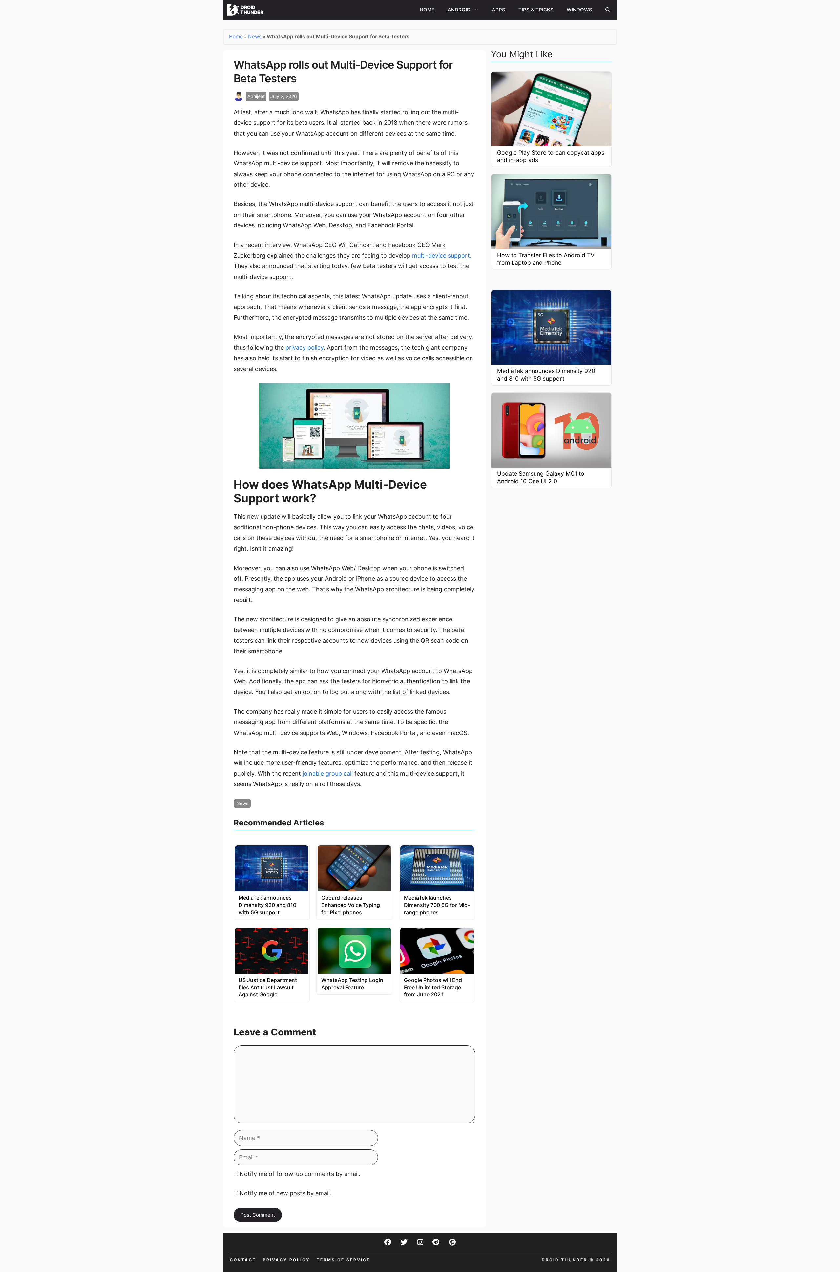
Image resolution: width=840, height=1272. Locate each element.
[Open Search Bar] (608, 10)
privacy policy (304, 347)
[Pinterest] (452, 1242)
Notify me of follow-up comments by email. (300, 1173)
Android (459, 10)
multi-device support (441, 255)
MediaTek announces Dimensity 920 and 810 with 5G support (267, 905)
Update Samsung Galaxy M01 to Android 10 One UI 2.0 (540, 477)
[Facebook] (388, 1242)
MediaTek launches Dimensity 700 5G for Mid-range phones (437, 905)
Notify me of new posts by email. (285, 1193)
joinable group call (328, 773)
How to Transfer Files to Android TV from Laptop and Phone (546, 259)
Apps (498, 10)
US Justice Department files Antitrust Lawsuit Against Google (268, 987)
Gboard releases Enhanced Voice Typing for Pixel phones (350, 905)
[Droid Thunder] (245, 10)
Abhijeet (256, 96)
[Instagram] (420, 1242)
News (255, 36)
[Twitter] (404, 1242)
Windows (579, 10)
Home (427, 10)
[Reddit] (436, 1242)
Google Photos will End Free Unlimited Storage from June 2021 (433, 987)
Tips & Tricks (536, 10)
